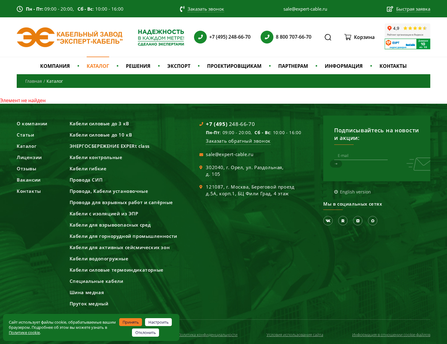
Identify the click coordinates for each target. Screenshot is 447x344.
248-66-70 (230, 123)
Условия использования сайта (295, 334)
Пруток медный (89, 304)
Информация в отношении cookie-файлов (391, 334)
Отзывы (26, 168)
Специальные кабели (96, 281)
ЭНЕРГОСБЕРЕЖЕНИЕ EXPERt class (110, 146)
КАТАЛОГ (98, 66)
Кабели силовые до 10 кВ (101, 135)
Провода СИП (86, 180)
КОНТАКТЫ (393, 66)
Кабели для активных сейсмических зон (120, 247)
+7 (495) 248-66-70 (230, 36)
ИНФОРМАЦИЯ (344, 66)
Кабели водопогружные (99, 258)
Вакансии (29, 180)
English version (355, 192)
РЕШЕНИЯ (138, 66)
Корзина (364, 37)
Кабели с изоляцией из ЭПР (104, 213)
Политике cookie (24, 332)
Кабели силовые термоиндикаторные (117, 270)
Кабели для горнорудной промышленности (123, 236)
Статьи (25, 135)
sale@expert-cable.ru (229, 154)
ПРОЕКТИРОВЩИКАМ (234, 66)
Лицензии (29, 157)
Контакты (29, 191)
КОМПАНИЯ (55, 66)
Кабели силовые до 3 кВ (99, 123)
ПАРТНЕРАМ (293, 66)
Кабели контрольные (96, 157)
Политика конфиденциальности (207, 334)
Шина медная (87, 292)
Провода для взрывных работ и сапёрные (121, 202)
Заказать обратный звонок (238, 141)
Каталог (26, 146)
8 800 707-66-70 (293, 36)
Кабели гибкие (88, 168)
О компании (32, 123)
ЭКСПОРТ (178, 66)
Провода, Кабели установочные (109, 191)
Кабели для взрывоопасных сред (110, 225)
